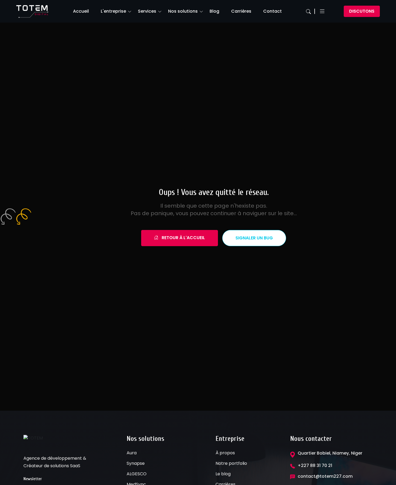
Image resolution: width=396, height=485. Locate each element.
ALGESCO (137, 474)
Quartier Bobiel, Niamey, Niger (330, 453)
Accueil (81, 11)
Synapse (136, 463)
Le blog (223, 474)
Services (147, 11)
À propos (225, 453)
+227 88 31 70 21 (315, 465)
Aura (132, 453)
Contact (272, 11)
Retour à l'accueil (183, 238)
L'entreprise (113, 11)
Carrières (241, 11)
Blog (214, 11)
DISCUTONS (361, 11)
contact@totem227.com (325, 476)
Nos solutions (183, 11)
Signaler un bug (254, 238)
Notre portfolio (231, 463)
